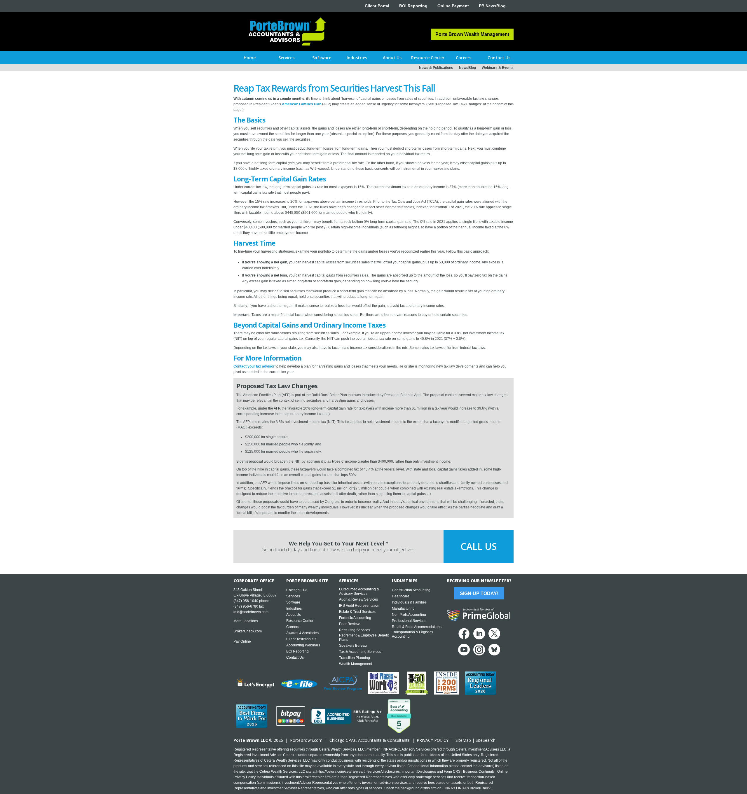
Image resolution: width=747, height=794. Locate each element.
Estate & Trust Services (357, 612)
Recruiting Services (354, 630)
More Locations (245, 621)
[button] (286, 57)
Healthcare (400, 596)
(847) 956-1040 (245, 601)
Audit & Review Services (358, 599)
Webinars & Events (498, 68)
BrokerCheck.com (247, 631)
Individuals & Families (409, 602)
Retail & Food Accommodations (416, 627)
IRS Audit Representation (359, 606)
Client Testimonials (301, 639)
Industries (294, 608)
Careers (292, 627)
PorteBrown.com (306, 740)
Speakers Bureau (353, 645)
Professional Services (409, 621)
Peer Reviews (350, 624)
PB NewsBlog (492, 6)
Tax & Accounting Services (360, 652)
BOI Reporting (413, 6)
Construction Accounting (411, 590)
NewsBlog (467, 68)
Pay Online (242, 641)
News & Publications (436, 68)
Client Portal (377, 6)
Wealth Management (355, 664)
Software (293, 602)
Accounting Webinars (303, 645)
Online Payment (453, 6)
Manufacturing (403, 608)
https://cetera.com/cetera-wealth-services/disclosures (358, 771)
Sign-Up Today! (479, 593)
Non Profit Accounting (409, 615)
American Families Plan (301, 104)
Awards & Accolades (302, 633)
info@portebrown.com (250, 612)
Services (293, 596)
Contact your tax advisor (254, 366)
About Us (293, 615)
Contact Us (295, 657)
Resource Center (299, 621)
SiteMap (463, 740)
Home (250, 57)
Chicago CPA (297, 590)
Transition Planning (354, 658)
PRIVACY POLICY (432, 740)
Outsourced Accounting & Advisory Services (359, 591)
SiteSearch (485, 740)
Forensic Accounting (355, 618)
